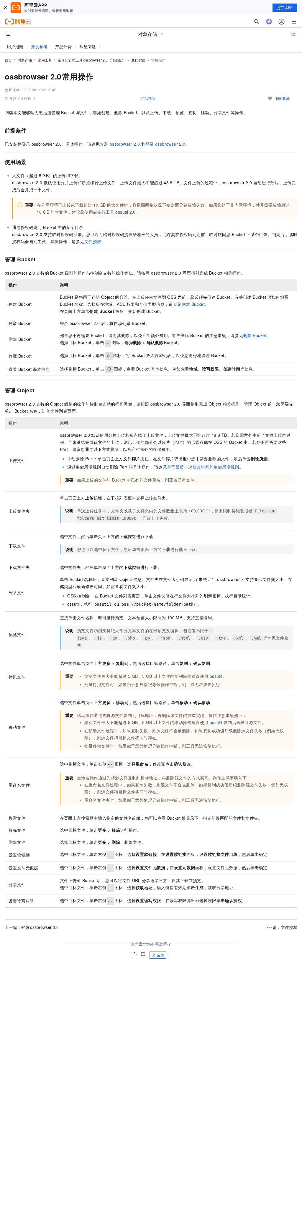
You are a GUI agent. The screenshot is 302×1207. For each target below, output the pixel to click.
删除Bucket (254, 335)
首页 (8, 60)
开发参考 (39, 46)
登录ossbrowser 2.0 (165, 144)
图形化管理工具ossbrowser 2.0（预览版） (91, 59)
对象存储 (25, 59)
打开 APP (285, 7)
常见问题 (87, 46)
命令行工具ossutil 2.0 (114, 212)
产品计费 (63, 46)
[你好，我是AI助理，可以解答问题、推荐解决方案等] (269, 21)
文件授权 (92, 241)
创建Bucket (193, 304)
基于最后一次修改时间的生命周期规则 (203, 467)
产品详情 (148, 98)
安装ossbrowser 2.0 (120, 144)
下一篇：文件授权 (280, 927)
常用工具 (45, 59)
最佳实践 (138, 59)
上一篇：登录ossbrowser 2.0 (32, 927)
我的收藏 (282, 98)
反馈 (160, 954)
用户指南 (15, 46)
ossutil (216, 676)
